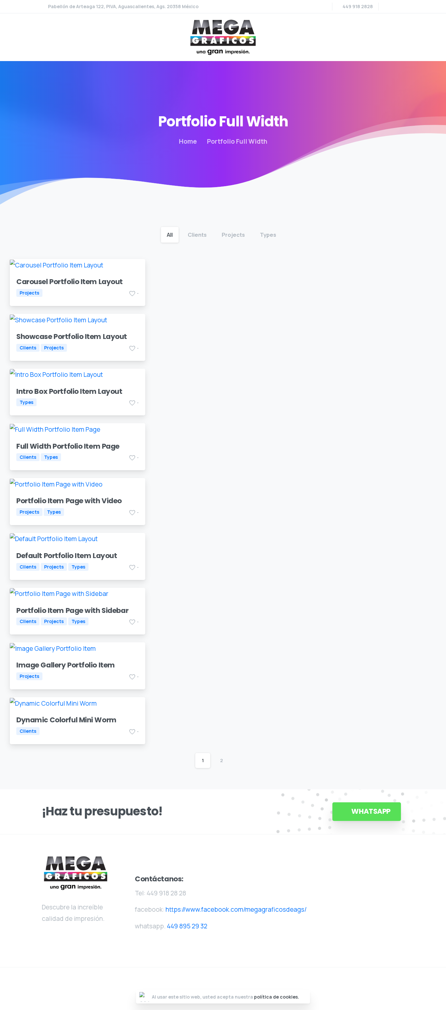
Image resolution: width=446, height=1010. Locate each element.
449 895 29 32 (187, 926)
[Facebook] (388, 6)
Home (188, 141)
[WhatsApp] (398, 6)
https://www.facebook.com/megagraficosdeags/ (236, 909)
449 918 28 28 (166, 893)
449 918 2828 (357, 6)
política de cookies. (276, 997)
